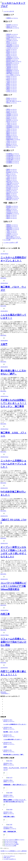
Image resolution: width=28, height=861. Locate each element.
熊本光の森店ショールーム (13, 236)
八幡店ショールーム (11, 230)
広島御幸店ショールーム (12, 213)
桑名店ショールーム (11, 144)
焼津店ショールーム (11, 118)
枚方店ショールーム (11, 175)
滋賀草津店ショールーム (12, 198)
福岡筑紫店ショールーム (12, 227)
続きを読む (3, 278)
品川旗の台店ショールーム (13, 37)
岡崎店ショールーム (11, 133)
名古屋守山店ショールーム (13, 156)
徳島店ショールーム (11, 218)
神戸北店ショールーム (12, 187)
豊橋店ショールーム (11, 135)
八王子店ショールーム (12, 47)
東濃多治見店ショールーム (13, 139)
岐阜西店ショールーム (12, 138)
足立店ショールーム (11, 43)
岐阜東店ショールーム (12, 136)
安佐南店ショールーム (12, 210)
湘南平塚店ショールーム (12, 73)
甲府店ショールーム (11, 90)
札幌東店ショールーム (12, 18)
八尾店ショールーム (11, 177)
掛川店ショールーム (11, 117)
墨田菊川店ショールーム (12, 46)
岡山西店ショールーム (12, 207)
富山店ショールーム (11, 99)
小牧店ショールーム (11, 123)
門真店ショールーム (11, 180)
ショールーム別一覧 (8, 11)
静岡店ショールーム (11, 112)
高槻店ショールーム (11, 169)
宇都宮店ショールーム (12, 57)
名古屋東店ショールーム (12, 161)
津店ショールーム (11, 147)
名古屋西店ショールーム (12, 162)
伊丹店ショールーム (11, 190)
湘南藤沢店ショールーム (12, 72)
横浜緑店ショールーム (12, 66)
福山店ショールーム (11, 215)
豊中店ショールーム (11, 170)
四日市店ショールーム (12, 145)
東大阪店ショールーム (12, 172)
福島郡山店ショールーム (12, 27)
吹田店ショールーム (11, 178)
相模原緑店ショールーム (12, 70)
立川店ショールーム (11, 49)
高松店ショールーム (11, 216)
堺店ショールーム (11, 174)
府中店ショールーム (11, 55)
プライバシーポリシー (9, 856)
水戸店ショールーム (11, 91)
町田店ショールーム (11, 52)
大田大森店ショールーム (12, 44)
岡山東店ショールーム (12, 206)
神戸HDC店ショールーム (12, 186)
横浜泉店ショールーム (12, 64)
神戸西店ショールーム (12, 189)
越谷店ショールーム (11, 79)
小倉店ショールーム (11, 232)
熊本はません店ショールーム (13, 238)
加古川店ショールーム (12, 192)
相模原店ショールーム (12, 69)
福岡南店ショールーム (12, 224)
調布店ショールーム (11, 50)
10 (6, 693)
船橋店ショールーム (11, 84)
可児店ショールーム (11, 142)
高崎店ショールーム (11, 88)
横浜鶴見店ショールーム (12, 58)
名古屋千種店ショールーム (13, 159)
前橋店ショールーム (11, 87)
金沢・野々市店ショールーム (13, 101)
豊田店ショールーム (11, 132)
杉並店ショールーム (11, 35)
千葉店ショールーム (11, 82)
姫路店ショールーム (11, 193)
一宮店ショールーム (11, 124)
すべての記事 (6, 239)
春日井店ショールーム (12, 120)
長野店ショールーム (11, 109)
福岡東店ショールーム (12, 226)
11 (7, 693)
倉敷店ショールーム (11, 209)
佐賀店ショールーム (11, 235)
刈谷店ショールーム (11, 130)
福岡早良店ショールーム (12, 229)
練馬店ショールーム (11, 41)
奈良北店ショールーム (12, 196)
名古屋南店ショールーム (12, 153)
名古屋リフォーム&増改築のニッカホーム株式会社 (14, 851)
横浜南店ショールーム (12, 60)
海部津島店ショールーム (12, 126)
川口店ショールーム (11, 78)
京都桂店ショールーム (12, 184)
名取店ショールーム (11, 26)
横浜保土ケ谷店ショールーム (13, 61)
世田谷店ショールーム (12, 34)
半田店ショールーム (11, 129)
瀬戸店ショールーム (11, 121)
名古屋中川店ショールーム (13, 158)
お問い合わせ (6, 857)
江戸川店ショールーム (12, 40)
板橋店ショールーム (11, 38)
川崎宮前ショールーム (12, 67)
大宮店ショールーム (11, 81)
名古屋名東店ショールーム (13, 155)
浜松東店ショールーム (12, 113)
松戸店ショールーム (11, 85)
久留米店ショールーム (12, 233)
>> (9, 693)
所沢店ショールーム (11, 76)
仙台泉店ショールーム (12, 24)
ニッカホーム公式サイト (9, 242)
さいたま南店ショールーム (13, 75)
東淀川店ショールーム (12, 181)
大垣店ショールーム (11, 141)
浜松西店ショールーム (12, 115)
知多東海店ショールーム (12, 127)
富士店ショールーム (11, 110)
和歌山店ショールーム (12, 199)
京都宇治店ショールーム (12, 183)
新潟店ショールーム (11, 98)
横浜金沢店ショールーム (12, 63)
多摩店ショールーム (11, 53)
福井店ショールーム (11, 102)
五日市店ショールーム (12, 212)
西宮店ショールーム (11, 195)
